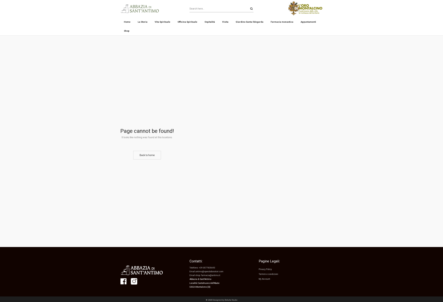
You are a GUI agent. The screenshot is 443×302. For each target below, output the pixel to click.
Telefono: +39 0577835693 (202, 268)
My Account (264, 279)
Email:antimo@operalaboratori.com (206, 271)
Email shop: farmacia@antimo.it (204, 275)
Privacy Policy (265, 269)
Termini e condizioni (268, 274)
